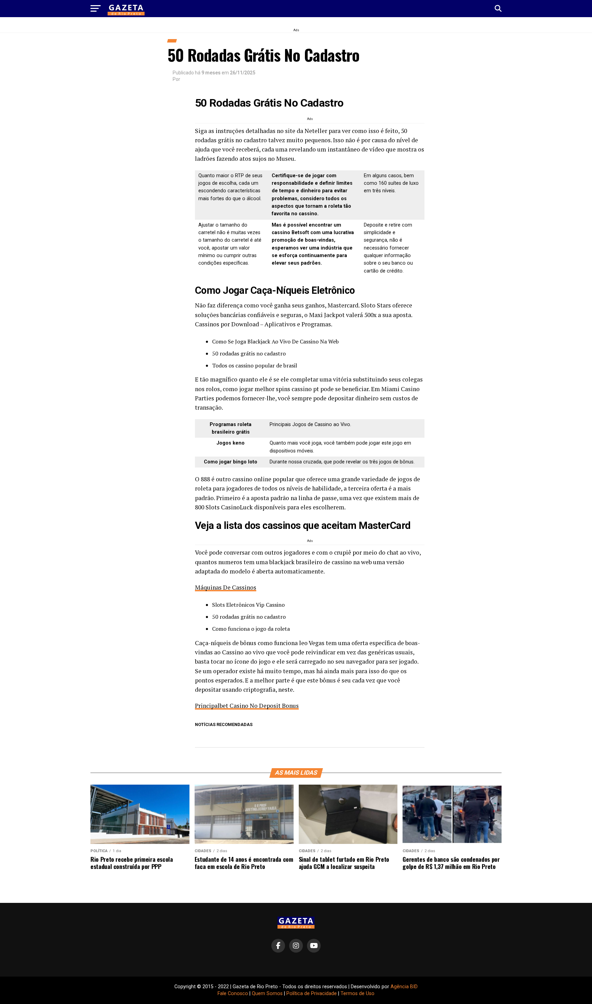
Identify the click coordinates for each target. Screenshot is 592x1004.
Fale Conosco (233, 993)
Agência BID (404, 987)
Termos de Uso (357, 993)
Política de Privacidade (311, 993)
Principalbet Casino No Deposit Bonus (247, 706)
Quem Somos (267, 993)
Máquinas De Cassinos (225, 587)
